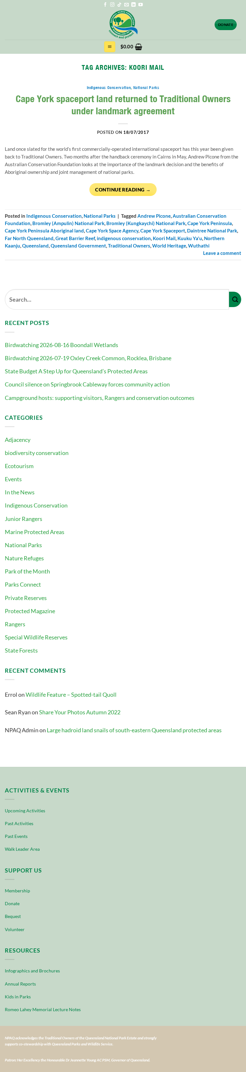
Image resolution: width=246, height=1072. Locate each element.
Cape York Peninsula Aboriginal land (44, 230)
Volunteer (15, 929)
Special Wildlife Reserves (36, 637)
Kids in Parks (18, 996)
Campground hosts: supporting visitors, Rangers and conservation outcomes (99, 397)
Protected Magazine (30, 610)
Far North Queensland (29, 238)
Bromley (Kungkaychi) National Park (145, 223)
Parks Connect (23, 584)
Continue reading (123, 189)
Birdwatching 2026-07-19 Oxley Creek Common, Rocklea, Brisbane (88, 357)
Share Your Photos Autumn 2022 (79, 712)
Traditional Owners (129, 245)
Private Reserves (26, 597)
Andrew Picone (154, 216)
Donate (12, 903)
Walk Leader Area (22, 849)
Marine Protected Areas (34, 531)
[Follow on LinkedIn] (133, 5)
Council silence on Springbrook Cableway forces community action (87, 384)
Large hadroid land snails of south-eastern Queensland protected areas (134, 730)
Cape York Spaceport (162, 230)
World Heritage (169, 245)
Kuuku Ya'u (189, 238)
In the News (20, 492)
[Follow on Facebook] (105, 5)
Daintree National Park (212, 230)
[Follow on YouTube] (140, 5)
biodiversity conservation (37, 452)
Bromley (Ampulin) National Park (68, 223)
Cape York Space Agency (112, 230)
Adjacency (17, 439)
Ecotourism (19, 465)
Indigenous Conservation (36, 505)
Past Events (16, 836)
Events (13, 479)
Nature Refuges (24, 558)
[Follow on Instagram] (112, 5)
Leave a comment (222, 253)
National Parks (23, 544)
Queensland (35, 245)
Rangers (15, 624)
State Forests (21, 650)
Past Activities (19, 823)
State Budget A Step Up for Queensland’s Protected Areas (76, 371)
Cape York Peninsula (209, 223)
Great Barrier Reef (75, 238)
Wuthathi (198, 245)
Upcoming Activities (25, 810)
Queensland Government (78, 245)
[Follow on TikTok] (119, 5)
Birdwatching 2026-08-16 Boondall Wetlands (61, 344)
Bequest (13, 916)
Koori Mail (164, 238)
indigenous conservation (124, 238)
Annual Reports (20, 984)
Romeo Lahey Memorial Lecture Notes (43, 1009)
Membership (17, 890)
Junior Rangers (23, 518)
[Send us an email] (126, 5)
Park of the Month (27, 571)
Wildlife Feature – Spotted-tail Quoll (71, 694)
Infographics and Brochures (32, 970)
